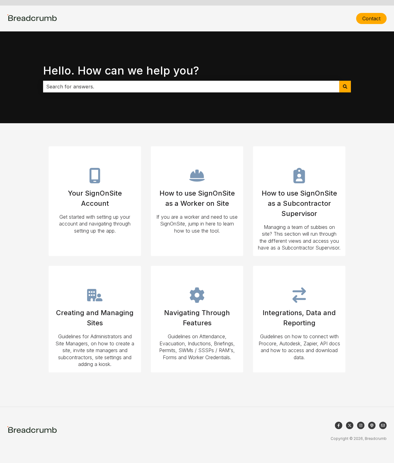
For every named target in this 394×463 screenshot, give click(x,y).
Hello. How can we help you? (121, 70)
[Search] (345, 86)
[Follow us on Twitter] (349, 425)
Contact (371, 18)
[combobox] (191, 86)
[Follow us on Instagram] (360, 425)
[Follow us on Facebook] (338, 425)
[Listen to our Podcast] (372, 425)
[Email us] (383, 425)
